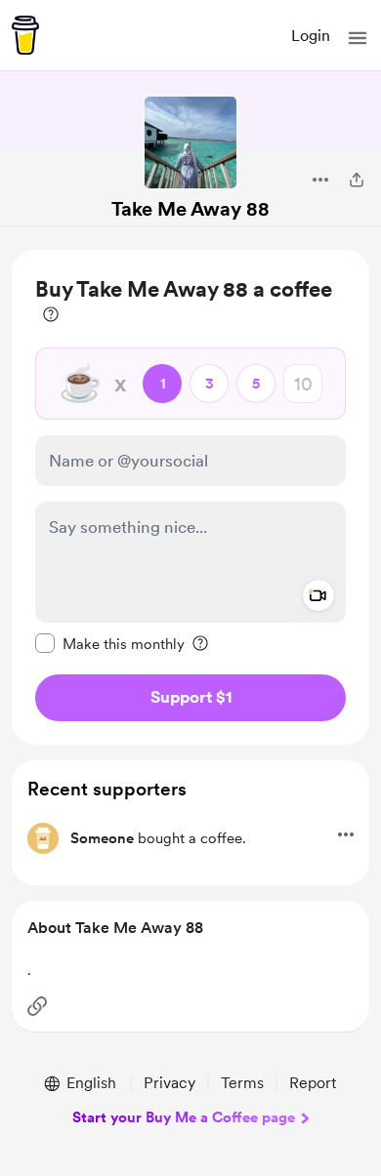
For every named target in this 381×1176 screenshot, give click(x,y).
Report (312, 1083)
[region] (190, 497)
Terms (242, 1083)
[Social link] (37, 1006)
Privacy (169, 1083)
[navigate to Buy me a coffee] (25, 35)
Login (310, 35)
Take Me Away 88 (190, 209)
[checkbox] (110, 643)
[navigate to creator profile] (190, 142)
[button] (357, 38)
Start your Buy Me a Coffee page (183, 1117)
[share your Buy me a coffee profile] (356, 179)
